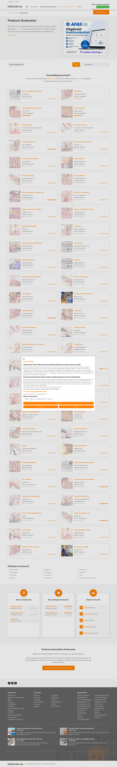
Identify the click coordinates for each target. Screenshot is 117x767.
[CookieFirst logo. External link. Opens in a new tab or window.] (24, 359)
